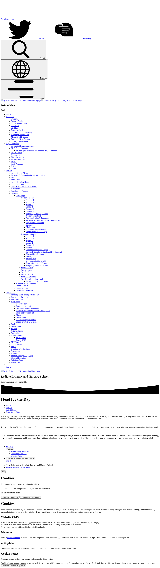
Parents (9, 171)
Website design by (18, 467)
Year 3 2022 (21, 338)
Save (23, 566)
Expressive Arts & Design (26, 322)
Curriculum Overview (19, 297)
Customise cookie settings (30, 497)
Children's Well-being (24, 290)
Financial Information (19, 157)
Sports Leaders (22, 288)
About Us (10, 117)
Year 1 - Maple (27, 268)
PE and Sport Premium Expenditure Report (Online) (36, 150)
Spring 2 (29, 207)
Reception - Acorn (28, 234)
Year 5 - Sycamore (28, 277)
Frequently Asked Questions (37, 214)
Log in (8, 367)
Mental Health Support (20, 137)
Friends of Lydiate (18, 130)
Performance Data (18, 159)
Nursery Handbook (33, 216)
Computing (15, 333)
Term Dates (15, 180)
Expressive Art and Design (36, 232)
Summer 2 (30, 211)
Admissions (15, 155)
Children (14, 193)
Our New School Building (21, 132)
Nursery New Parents (19, 141)
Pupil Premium (17, 164)
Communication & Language (37, 218)
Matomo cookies (13, 538)
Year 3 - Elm (26, 272)
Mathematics (31, 227)
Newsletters (15, 189)
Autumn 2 (30, 202)
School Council (22, 286)
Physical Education (18, 358)
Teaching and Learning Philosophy (25, 295)
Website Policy (17, 456)
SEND (13, 162)
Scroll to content (7, 19)
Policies (14, 166)
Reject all (5, 497)
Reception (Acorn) (23, 306)
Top (3, 472)
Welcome (14, 119)
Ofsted (13, 168)
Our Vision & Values (19, 123)
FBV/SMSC (16, 342)
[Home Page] (41, 100)
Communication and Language (38, 250)
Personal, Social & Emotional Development (43, 220)
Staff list (14, 128)
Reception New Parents (20, 139)
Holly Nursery (21, 304)
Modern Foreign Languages (22, 356)
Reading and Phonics (19, 191)
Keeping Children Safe (20, 135)
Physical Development (35, 223)
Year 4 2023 (21, 340)
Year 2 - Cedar (26, 270)
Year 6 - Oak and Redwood (32, 279)
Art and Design (17, 331)
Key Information (12, 144)
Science (14, 329)
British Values (16, 153)
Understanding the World (36, 229)
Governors (15, 126)
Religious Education (19, 360)
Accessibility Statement (20, 451)
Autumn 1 (30, 200)
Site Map (9, 446)
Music (13, 347)
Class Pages (20, 195)
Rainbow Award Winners (26, 283)
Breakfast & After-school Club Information (28, 175)
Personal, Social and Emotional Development (44, 252)
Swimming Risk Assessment (22, 146)
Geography (15, 351)
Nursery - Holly (27, 198)
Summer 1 (30, 209)
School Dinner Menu (19, 173)
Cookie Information (18, 454)
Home (8, 114)
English (14, 324)
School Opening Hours (20, 182)
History (14, 353)
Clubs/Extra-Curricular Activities (24, 186)
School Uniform (17, 184)
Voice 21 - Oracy (17, 299)
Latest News (11, 410)
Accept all (14, 497)
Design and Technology (20, 349)
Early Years (15, 301)
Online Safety (16, 344)
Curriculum (10, 292)
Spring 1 (29, 204)
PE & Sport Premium (19, 148)
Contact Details (17, 121)
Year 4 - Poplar (27, 274)
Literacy (29, 225)
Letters (13, 177)
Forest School (16, 335)
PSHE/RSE (15, 362)
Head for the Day (13, 412)
